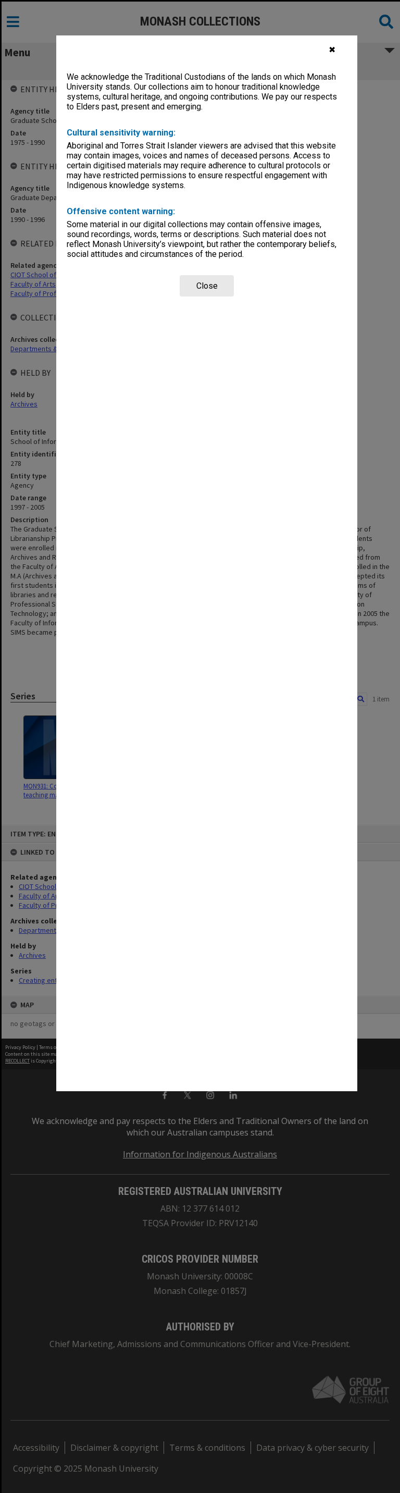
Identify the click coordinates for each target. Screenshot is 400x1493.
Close (207, 286)
